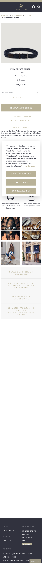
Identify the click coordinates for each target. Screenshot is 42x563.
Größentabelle (21, 98)
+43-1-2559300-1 (10, 557)
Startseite (5, 15)
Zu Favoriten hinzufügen (20, 120)
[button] (20, 65)
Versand (26, 534)
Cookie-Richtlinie (28, 166)
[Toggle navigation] (4, 7)
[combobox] (20, 91)
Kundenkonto (29, 531)
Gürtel (28, 15)
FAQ (24, 541)
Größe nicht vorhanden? (21, 116)
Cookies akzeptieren (21, 174)
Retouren (27, 537)
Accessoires (17, 15)
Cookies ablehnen (21, 191)
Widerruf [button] (27, 544)
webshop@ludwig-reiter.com (17, 554)
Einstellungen (21, 182)
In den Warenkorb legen (21, 108)
